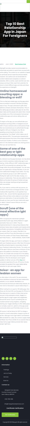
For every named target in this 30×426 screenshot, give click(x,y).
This (21, 260)
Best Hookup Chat (20, 64)
